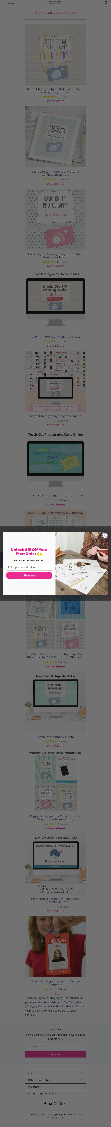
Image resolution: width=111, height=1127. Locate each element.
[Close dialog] (104, 535)
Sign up (29, 575)
